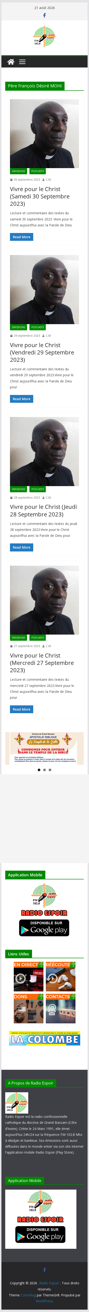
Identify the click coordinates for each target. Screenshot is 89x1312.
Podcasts (37, 171)
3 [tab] (50, 770)
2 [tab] (44, 770)
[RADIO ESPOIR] (16, 1095)
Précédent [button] (11, 747)
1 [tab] (39, 770)
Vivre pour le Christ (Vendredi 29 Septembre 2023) (42, 352)
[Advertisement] (44, 818)
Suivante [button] (77, 747)
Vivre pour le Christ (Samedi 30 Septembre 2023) (40, 196)
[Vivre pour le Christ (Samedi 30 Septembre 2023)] (44, 133)
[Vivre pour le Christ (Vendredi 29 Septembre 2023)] (44, 289)
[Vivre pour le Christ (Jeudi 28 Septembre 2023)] (44, 451)
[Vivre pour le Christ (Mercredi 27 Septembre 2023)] (44, 600)
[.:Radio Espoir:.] (11, 61)
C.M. (49, 180)
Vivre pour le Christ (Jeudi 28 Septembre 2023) (43, 510)
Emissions (18, 171)
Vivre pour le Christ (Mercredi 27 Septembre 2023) (42, 662)
